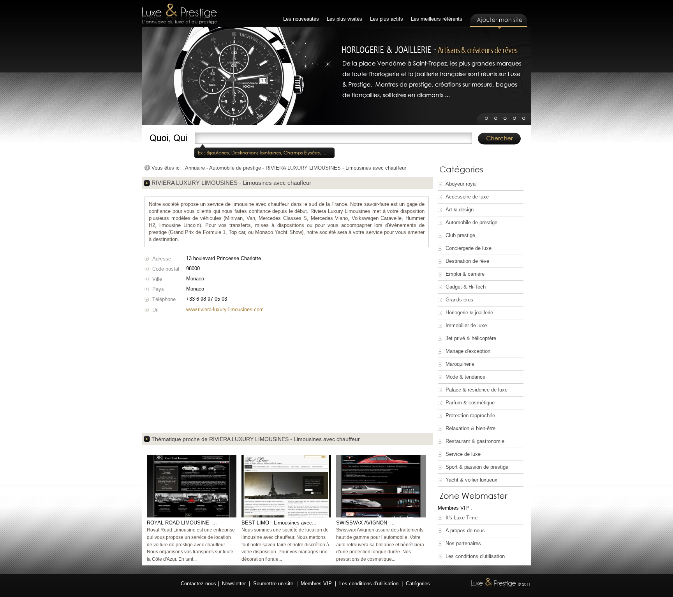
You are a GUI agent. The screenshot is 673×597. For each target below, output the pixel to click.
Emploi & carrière (465, 274)
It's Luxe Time (461, 518)
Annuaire (195, 168)
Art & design (460, 210)
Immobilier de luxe (466, 325)
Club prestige (460, 235)
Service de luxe (463, 454)
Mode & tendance (465, 377)
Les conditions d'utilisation (475, 556)
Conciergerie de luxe (469, 248)
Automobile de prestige (471, 222)
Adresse (161, 259)
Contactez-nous (198, 583)
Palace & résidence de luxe (476, 390)
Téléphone (164, 299)
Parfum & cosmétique (470, 403)
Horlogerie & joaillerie (469, 312)
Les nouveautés (301, 19)
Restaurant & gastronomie (475, 441)
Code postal (165, 269)
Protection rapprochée (470, 415)
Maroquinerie (460, 364)
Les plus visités (344, 19)
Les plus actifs (386, 19)
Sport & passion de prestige (477, 467)
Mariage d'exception (468, 351)
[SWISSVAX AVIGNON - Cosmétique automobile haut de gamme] (381, 516)
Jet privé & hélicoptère (471, 338)
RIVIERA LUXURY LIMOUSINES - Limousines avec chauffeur (336, 168)
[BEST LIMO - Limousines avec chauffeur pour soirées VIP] (286, 516)
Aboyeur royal (461, 184)
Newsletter (234, 583)
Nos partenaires (463, 543)
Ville (157, 279)
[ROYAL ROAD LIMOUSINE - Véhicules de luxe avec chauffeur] (191, 516)
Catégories (418, 583)
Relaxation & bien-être (470, 428)
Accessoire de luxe (467, 197)
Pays (158, 289)
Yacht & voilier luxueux (471, 480)
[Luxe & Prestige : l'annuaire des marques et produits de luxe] (180, 14)
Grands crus (459, 300)
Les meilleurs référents (436, 19)
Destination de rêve (467, 261)
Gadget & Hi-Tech (466, 287)
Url (155, 310)
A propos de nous (465, 530)
